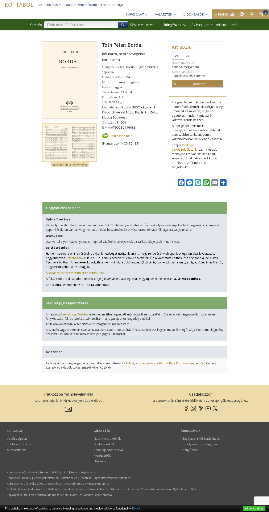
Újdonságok (190, 431)
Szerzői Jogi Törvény (74, 314)
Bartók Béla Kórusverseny (176, 363)
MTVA (130, 363)
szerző (188, 24)
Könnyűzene (190, 450)
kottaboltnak (74, 258)
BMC (202, 363)
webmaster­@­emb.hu (120, 478)
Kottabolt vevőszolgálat (22, 472)
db (187, 55)
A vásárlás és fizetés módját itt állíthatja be (75, 273)
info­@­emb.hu (87, 472)
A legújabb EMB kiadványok (200, 438)
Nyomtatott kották (107, 438)
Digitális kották (104, 444)
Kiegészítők (102, 455)
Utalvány (100, 461)
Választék (102, 431)
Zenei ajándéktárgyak (109, 450)
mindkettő (220, 24)
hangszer (203, 24)
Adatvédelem (16, 450)
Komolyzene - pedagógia (199, 444)
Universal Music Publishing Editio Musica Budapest (77, 483)
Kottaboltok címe (19, 444)
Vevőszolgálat (17, 438)
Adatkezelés (69, 478)
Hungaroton (146, 363)
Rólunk (26, 478)
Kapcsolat (15, 431)
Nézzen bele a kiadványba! (70, 165)
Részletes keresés (143, 25)
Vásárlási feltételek (46, 478)
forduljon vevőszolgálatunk (184, 147)
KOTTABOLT (21, 4)
